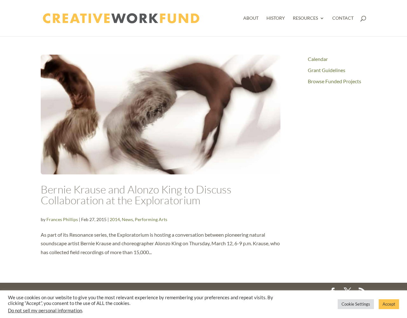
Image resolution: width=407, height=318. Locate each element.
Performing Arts (151, 219)
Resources (305, 18)
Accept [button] (389, 304)
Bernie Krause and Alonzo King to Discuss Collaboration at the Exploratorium (136, 195)
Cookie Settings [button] (355, 304)
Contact (343, 18)
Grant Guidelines (326, 70)
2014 (115, 219)
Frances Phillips (62, 219)
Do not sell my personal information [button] (45, 310)
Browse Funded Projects (334, 81)
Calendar (318, 59)
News (127, 219)
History (275, 18)
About (251, 18)
